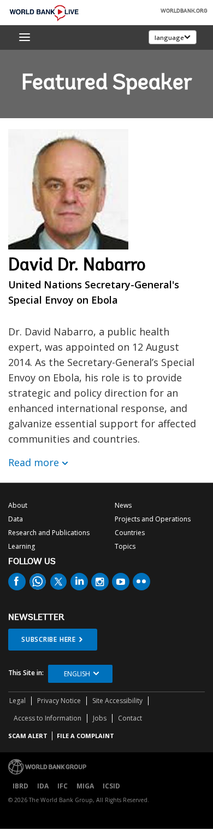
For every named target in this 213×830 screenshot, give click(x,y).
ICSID (111, 786)
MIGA (85, 786)
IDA (43, 786)
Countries (130, 532)
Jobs (99, 718)
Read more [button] (33, 462)
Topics (125, 546)
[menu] (24, 37)
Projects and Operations (153, 519)
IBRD (20, 786)
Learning (21, 546)
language (169, 37)
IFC (62, 786)
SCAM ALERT (28, 736)
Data (15, 519)
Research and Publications (49, 532)
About (17, 505)
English (77, 673)
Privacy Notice (59, 700)
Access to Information (47, 718)
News (123, 505)
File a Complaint (85, 736)
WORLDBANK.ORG (184, 11)
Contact (130, 718)
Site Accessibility (117, 700)
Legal (17, 700)
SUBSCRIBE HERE (48, 639)
